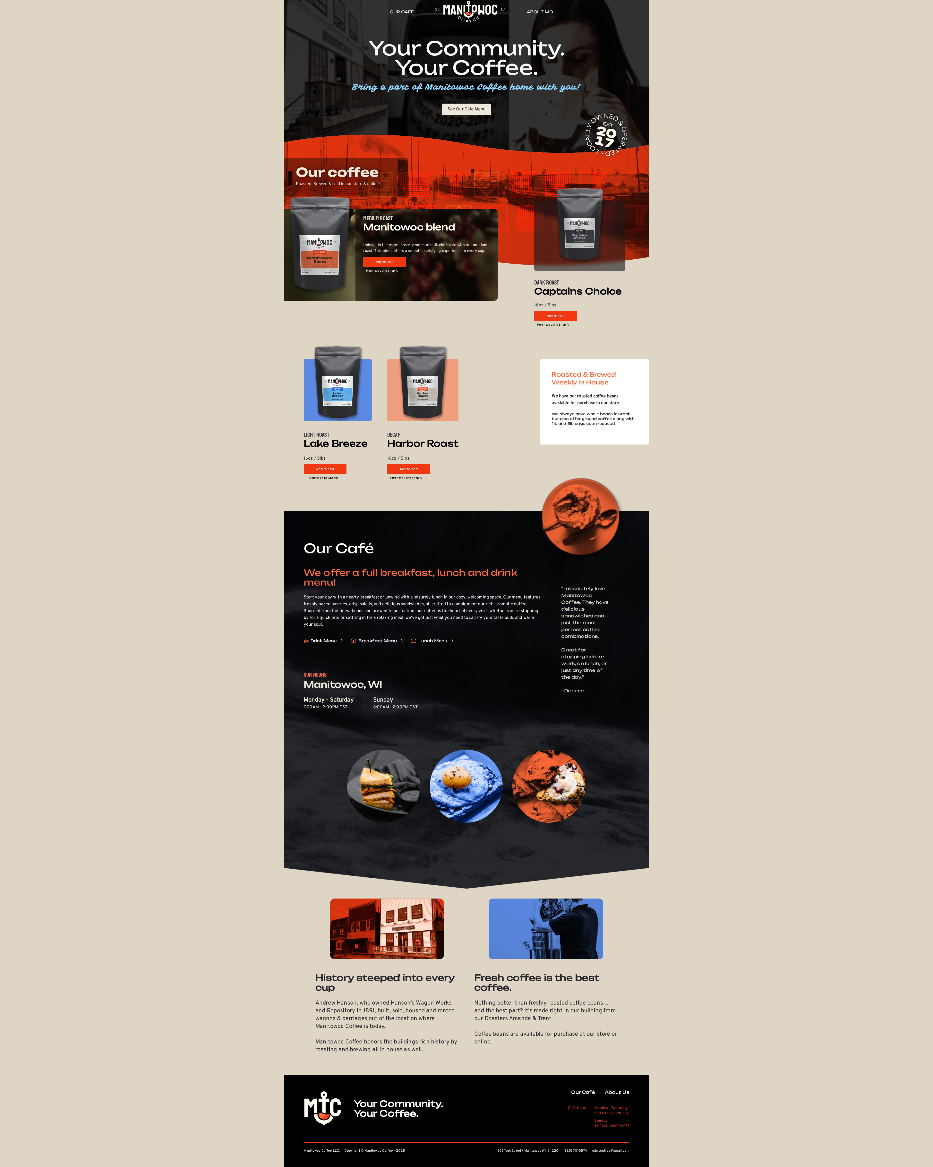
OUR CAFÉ (402, 11)
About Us (617, 1092)
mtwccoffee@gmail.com (610, 1151)
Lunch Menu (433, 640)
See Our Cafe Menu (467, 109)
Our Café (583, 1092)
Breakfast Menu (377, 640)
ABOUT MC (540, 11)
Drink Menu (324, 640)
